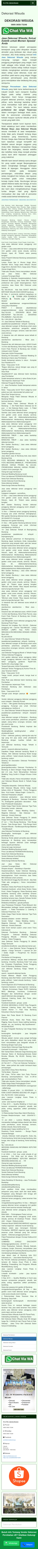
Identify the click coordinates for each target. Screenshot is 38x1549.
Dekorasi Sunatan (8, 1346)
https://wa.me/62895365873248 (12, 1457)
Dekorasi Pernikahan (9, 1335)
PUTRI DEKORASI (10, 3)
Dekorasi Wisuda (8, 1339)
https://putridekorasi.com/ (10, 1456)
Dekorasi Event (7, 1350)
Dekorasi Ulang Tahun (9, 1342)
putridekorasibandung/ (9, 1440)
